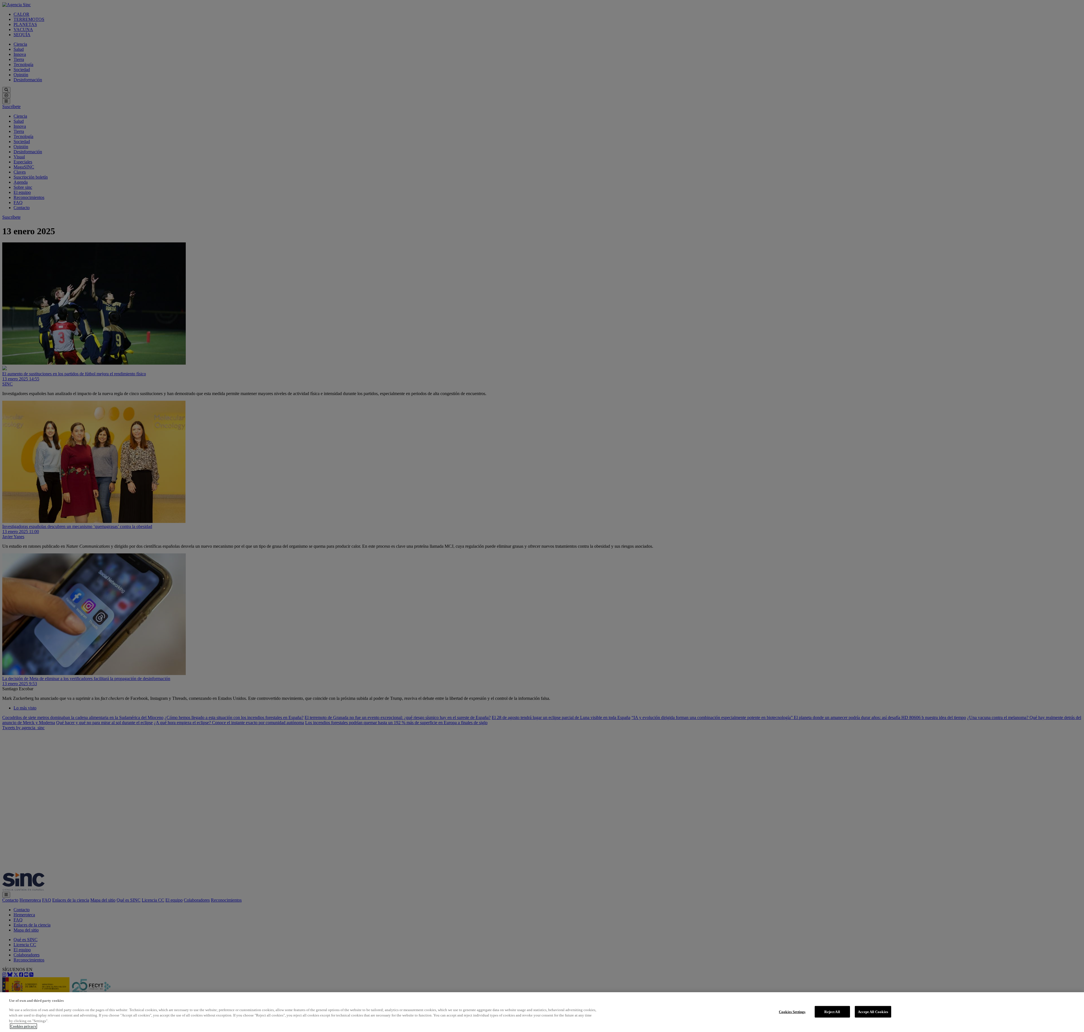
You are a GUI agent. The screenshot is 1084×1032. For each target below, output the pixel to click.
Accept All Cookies (873, 1011)
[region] (542, 1012)
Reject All (832, 1011)
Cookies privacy (23, 1026)
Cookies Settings (792, 1011)
